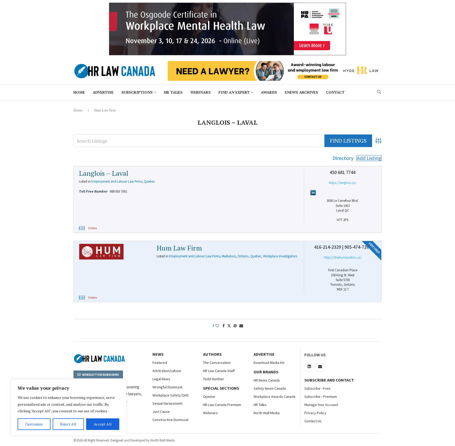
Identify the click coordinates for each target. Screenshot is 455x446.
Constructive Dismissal (170, 420)
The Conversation (217, 362)
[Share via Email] (241, 325)
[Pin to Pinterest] (235, 325)
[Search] (379, 92)
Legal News (161, 379)
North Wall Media (267, 413)
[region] (68, 407)
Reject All (68, 424)
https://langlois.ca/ (342, 183)
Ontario (243, 256)
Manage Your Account (321, 405)
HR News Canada (267, 380)
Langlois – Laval (103, 173)
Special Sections (221, 388)
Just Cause (161, 411)
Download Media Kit (269, 362)
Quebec (149, 181)
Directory (343, 158)
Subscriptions (137, 92)
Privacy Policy (315, 413)
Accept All (103, 424)
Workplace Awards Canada (274, 396)
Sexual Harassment (167, 403)
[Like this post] (217, 325)
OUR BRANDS (266, 372)
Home (79, 92)
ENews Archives (301, 92)
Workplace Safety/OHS (170, 395)
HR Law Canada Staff (219, 371)
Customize (34, 424)
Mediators (229, 256)
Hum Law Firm (179, 247)
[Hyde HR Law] (275, 64)
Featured (159, 362)
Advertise (103, 92)
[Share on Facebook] (223, 325)
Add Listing (369, 158)
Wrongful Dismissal (167, 387)
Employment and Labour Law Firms (116, 181)
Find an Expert (234, 92)
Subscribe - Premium (320, 396)
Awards (269, 92)
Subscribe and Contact (329, 380)
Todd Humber (213, 379)
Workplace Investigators (280, 256)
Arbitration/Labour (166, 371)
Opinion (209, 396)
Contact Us (313, 421)
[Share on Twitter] (229, 325)
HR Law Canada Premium (222, 405)
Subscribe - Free (317, 388)
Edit (82, 228)
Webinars (200, 92)
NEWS (158, 354)
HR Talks (173, 92)
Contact (335, 92)
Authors (212, 354)
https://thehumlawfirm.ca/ (343, 257)
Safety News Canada (270, 388)
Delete (92, 228)
